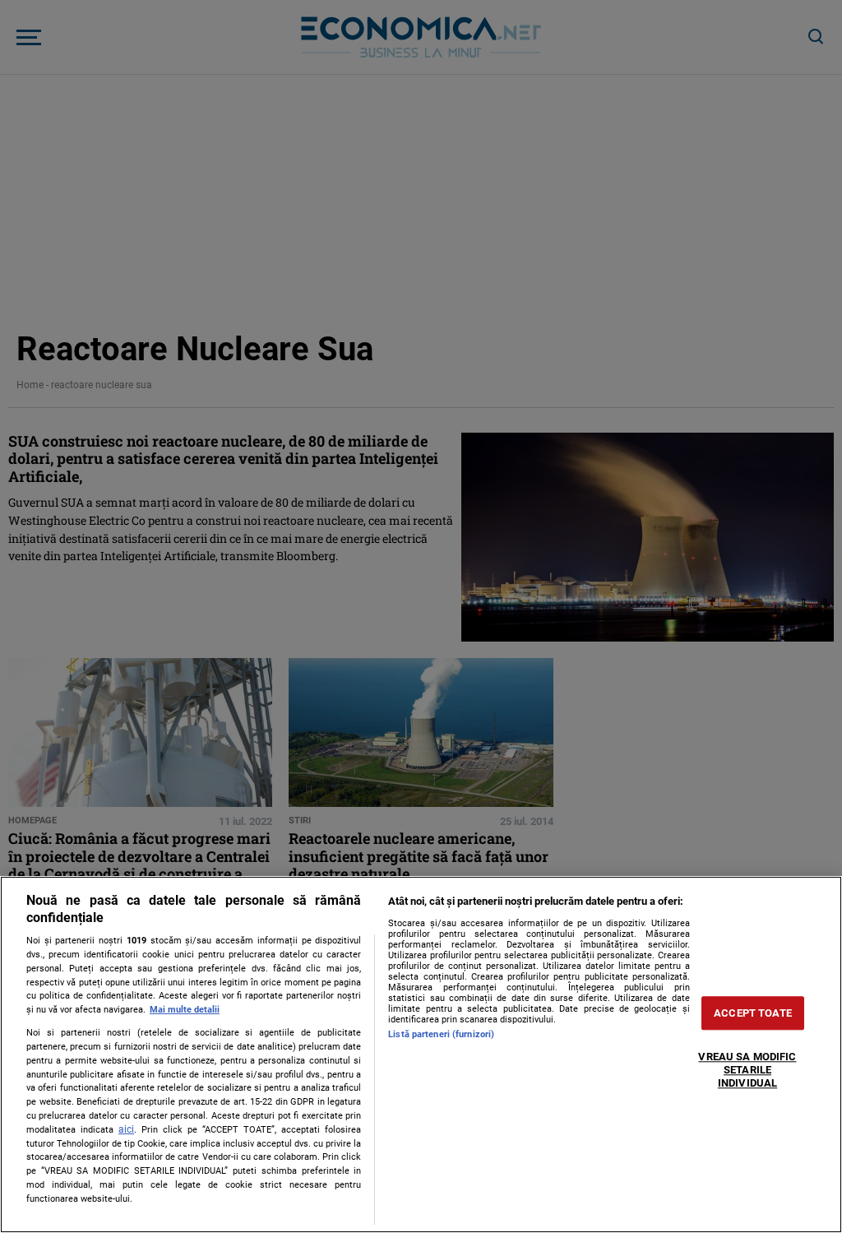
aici (126, 1129)
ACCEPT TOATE (753, 1013)
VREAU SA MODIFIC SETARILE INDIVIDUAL (747, 1070)
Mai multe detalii (185, 1009)
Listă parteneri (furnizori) (441, 1034)
